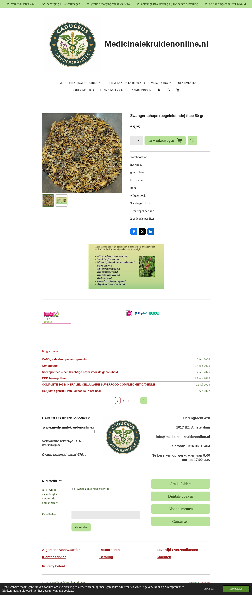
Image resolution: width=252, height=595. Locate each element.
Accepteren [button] (236, 588)
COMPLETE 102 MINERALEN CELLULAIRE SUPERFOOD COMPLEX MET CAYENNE (98, 384)
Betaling (106, 557)
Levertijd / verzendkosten (177, 550)
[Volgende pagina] (143, 400)
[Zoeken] (168, 89)
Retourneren (109, 550)
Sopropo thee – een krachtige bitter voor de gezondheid (80, 372)
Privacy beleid (53, 566)
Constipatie (50, 365)
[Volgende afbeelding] (116, 153)
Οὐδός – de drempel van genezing (65, 359)
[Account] (159, 90)
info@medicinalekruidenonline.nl (183, 437)
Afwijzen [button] (209, 588)
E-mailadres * (50, 514)
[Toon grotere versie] (123, 436)
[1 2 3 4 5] (136, 140)
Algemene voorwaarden (61, 550)
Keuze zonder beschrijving (93, 488)
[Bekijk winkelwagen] (178, 90)
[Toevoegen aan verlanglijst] (192, 140)
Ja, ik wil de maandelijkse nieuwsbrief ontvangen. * (50, 496)
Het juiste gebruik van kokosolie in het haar (71, 391)
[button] (48, 200)
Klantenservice (54, 557)
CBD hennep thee (54, 378)
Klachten (164, 557)
